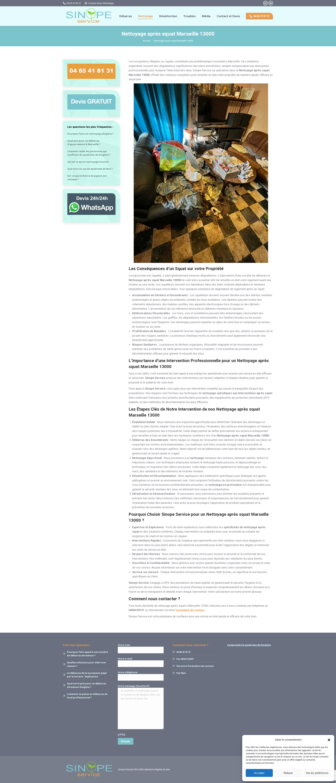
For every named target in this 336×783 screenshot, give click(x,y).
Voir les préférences (317, 772)
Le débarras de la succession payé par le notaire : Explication (87, 674)
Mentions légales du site (157, 769)
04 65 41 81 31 (74, 3)
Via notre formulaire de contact (195, 666)
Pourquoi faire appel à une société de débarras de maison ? (87, 653)
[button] (329, 740)
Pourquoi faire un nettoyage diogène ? (90, 133)
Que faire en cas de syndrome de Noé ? (90, 168)
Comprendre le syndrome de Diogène (249, 644)
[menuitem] (126, 16)
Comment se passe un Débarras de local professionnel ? (87, 695)
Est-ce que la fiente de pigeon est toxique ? (87, 177)
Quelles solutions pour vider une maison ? (86, 664)
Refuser (288, 772)
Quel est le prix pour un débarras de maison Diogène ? (86, 685)
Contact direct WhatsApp (101, 3)
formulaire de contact (189, 610)
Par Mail (181, 673)
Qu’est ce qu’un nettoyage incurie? (88, 161)
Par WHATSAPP (185, 659)
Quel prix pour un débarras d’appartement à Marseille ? (83, 142)
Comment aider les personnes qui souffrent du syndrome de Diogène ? (88, 153)
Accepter (259, 772)
